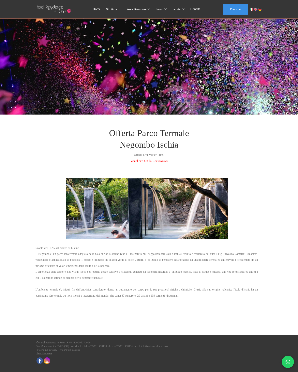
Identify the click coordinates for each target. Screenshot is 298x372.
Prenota (235, 9)
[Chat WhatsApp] (288, 362)
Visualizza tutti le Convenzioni (149, 161)
